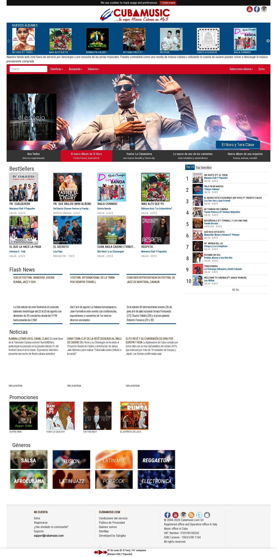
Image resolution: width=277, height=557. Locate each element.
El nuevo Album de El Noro (86, 155)
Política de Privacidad (112, 522)
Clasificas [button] (55, 69)
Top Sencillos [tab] (203, 167)
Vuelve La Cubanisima (139, 155)
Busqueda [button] (74, 69)
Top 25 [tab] (190, 167)
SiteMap (104, 531)
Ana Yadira (33, 155)
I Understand (167, 3)
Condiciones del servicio (113, 518)
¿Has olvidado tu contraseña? (51, 527)
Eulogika (121, 535)
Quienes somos (108, 527)
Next (268, 41)
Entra (262, 69)
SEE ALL (236, 289)
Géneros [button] (93, 69)
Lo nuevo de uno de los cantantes (193, 155)
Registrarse (40, 522)
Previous (9, 41)
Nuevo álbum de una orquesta (245, 155)
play (100, 552)
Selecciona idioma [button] (240, 69)
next (105, 552)
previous (96, 552)
